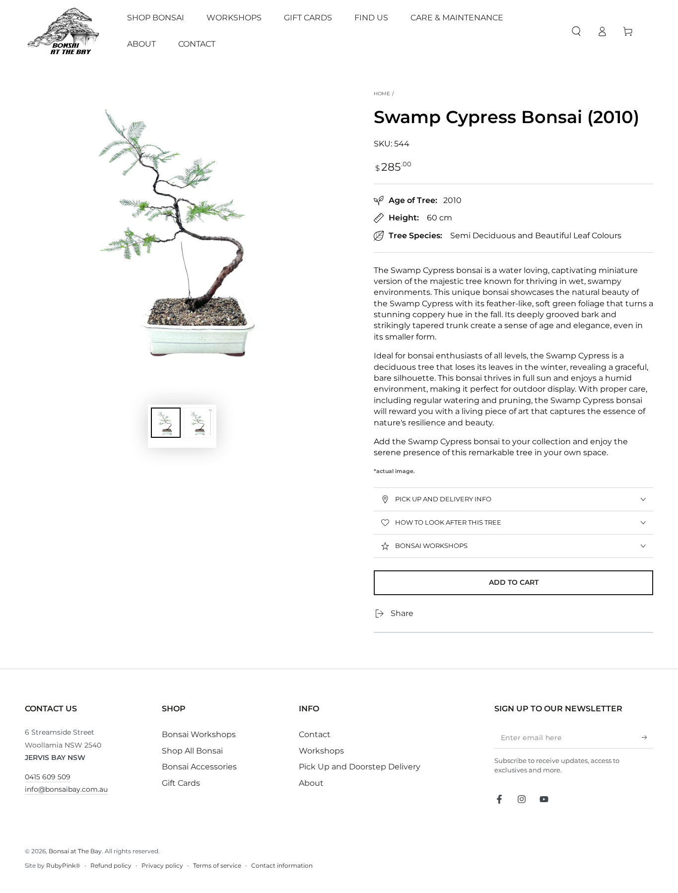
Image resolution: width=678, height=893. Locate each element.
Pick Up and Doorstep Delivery (359, 766)
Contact (315, 734)
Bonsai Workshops (199, 734)
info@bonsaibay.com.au (66, 789)
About (311, 783)
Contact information (282, 865)
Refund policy (111, 865)
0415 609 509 (47, 776)
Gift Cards (181, 783)
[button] (576, 31)
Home (382, 93)
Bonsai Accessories (199, 766)
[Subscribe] (647, 737)
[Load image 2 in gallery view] (198, 423)
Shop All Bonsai (192, 751)
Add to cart (514, 582)
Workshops (321, 751)
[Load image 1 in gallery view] (166, 423)
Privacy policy (162, 865)
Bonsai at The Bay (75, 851)
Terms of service (217, 865)
